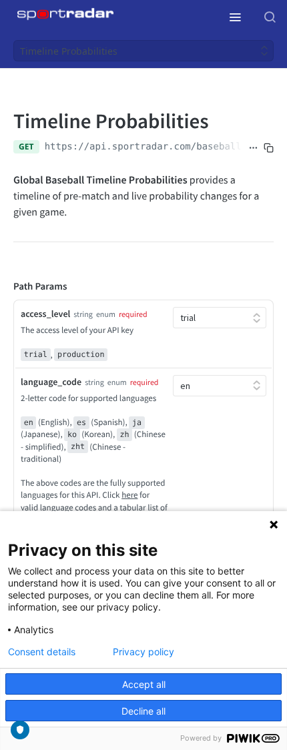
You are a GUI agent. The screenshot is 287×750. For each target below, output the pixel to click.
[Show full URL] (253, 148)
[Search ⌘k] (269, 16)
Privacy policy (143, 652)
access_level (45, 314)
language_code (51, 382)
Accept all (144, 684)
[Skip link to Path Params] (4, 287)
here (129, 494)
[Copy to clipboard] (269, 148)
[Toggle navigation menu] (235, 16)
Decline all (143, 711)
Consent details (41, 652)
